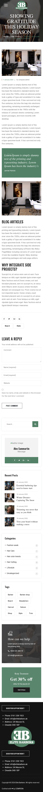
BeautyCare (23, 601)
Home (6, 36)
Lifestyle (10, 568)
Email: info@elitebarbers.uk (16, 719)
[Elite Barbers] (21, 6)
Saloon (23, 607)
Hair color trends (14, 556)
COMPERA (20, 789)
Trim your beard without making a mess (27, 523)
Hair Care (10, 551)
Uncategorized (13, 573)
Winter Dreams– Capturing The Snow (25, 499)
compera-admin (24, 80)
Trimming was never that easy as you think (27, 511)
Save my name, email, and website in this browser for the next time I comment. (21, 394)
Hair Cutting (11, 562)
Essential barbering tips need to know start (26, 487)
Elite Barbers (20, 783)
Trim (31, 613)
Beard (7, 326)
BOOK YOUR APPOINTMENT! (15, 708)
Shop (10, 613)
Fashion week (12, 545)
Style (19, 326)
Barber (10, 595)
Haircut (11, 607)
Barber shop (25, 595)
